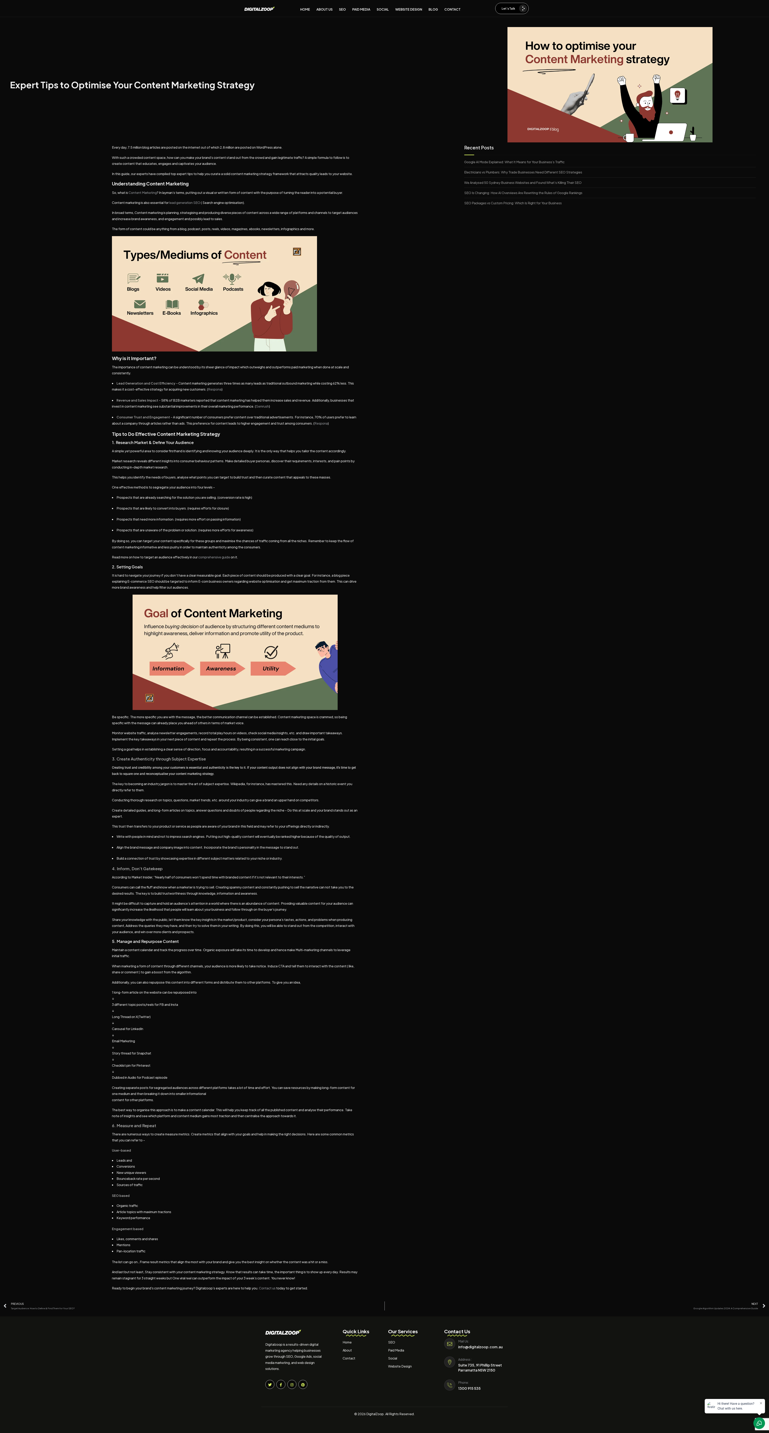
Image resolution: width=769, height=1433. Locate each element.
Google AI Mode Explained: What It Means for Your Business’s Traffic (514, 162)
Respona (214, 389)
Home (347, 1342)
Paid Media (396, 1350)
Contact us (267, 1288)
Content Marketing (143, 192)
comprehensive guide (214, 557)
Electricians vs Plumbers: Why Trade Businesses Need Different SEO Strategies (523, 172)
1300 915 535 (469, 1388)
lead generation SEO (184, 202)
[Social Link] (269, 1384)
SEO (391, 1342)
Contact (349, 1358)
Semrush (262, 406)
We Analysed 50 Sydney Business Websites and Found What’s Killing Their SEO (523, 182)
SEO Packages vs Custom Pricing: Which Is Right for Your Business (513, 203)
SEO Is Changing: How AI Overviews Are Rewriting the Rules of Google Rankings (523, 193)
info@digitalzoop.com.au (480, 1346)
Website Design (400, 1366)
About (347, 1350)
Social (392, 1358)
